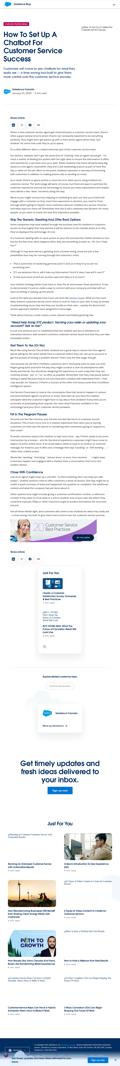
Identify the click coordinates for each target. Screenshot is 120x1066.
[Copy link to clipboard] (38, 125)
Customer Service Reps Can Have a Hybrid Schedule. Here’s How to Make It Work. (31, 1009)
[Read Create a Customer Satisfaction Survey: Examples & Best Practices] (53, 583)
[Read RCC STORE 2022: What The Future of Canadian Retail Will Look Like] (53, 616)
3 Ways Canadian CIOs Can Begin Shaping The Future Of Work (83, 1009)
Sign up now (60, 790)
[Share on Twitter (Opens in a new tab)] (22, 125)
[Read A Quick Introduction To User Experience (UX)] (88, 846)
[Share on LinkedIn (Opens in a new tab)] (13, 125)
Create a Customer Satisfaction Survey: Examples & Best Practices (59, 596)
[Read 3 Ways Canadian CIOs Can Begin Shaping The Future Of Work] (88, 990)
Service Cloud (76, 297)
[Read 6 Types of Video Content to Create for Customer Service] (88, 893)
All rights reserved (68, 1045)
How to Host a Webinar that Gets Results (86, 960)
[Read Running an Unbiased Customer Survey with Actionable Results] (32, 846)
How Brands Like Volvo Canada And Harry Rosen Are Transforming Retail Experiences (31, 962)
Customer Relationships (16, 24)
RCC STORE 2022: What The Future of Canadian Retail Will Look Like (59, 629)
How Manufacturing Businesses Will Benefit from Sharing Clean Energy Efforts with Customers (31, 914)
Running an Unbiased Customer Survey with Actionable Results (30, 865)
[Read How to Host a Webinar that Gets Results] (88, 943)
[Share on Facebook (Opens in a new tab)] (30, 125)
